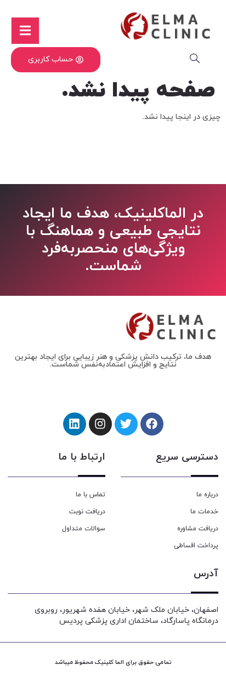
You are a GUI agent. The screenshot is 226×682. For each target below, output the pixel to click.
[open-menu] (25, 30)
